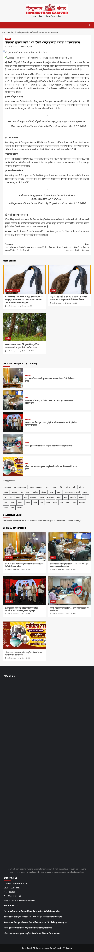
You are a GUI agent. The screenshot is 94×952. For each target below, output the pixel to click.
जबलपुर (51, 492)
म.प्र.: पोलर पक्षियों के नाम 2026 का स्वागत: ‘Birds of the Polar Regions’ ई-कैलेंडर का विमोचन (68, 298)
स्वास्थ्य (20, 508)
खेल (22, 492)
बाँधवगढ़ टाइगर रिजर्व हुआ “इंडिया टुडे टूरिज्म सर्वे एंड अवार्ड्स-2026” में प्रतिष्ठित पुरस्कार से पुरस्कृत (21, 609)
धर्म (5, 497)
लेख (42, 502)
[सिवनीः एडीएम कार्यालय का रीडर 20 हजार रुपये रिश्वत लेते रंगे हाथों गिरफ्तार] (13, 444)
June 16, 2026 (26, 570)
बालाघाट (18, 497)
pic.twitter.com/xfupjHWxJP (71, 121)
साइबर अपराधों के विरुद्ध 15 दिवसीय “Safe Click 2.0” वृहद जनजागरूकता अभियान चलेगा (33, 917)
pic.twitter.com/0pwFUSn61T (47, 198)
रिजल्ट (35, 502)
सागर (74, 502)
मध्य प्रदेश (73, 497)
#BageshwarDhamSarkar (62, 195)
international (20, 487)
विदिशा (48, 502)
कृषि (74, 487)
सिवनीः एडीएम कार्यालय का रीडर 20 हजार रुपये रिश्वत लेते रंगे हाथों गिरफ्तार (48, 446)
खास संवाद (14, 492)
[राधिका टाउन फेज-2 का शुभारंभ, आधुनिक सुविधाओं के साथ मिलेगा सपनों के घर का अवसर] (13, 466)
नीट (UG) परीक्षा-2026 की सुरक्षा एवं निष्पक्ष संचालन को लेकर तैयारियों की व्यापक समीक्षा (31, 911)
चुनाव (27, 492)
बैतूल (25, 497)
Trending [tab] (32, 363)
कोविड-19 (82, 487)
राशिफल (20, 502)
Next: (69, 247)
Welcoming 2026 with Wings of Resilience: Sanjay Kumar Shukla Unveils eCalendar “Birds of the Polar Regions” (24, 299)
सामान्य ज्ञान (82, 502)
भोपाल (58, 497)
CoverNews (55, 948)
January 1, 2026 (27, 306)
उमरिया (68, 487)
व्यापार (55, 502)
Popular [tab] (19, 363)
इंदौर (61, 487)
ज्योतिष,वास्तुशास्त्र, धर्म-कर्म (72, 492)
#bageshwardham (38, 195)
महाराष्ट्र (81, 497)
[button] (5, 25)
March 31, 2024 (27, 47)
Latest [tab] (8, 363)
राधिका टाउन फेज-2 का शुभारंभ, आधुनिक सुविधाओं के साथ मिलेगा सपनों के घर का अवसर (32, 933)
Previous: (25, 247)
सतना (67, 502)
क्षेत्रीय (27, 398)
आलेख (54, 487)
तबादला (85, 492)
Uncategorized (36, 487)
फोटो (11, 497)
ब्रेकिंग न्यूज (28, 376)
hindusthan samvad (13, 47)
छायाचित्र (35, 492)
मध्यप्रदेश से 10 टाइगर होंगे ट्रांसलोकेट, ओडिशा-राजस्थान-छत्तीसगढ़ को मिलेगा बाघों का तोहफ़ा (22, 346)
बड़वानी (42, 497)
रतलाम (12, 502)
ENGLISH (9, 290)
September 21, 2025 (28, 351)
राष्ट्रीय (8, 39)
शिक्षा (61, 502)
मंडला (65, 497)
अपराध (27, 443)
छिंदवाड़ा (43, 492)
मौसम (6, 502)
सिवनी (6, 508)
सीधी (12, 508)
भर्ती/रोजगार (50, 497)
